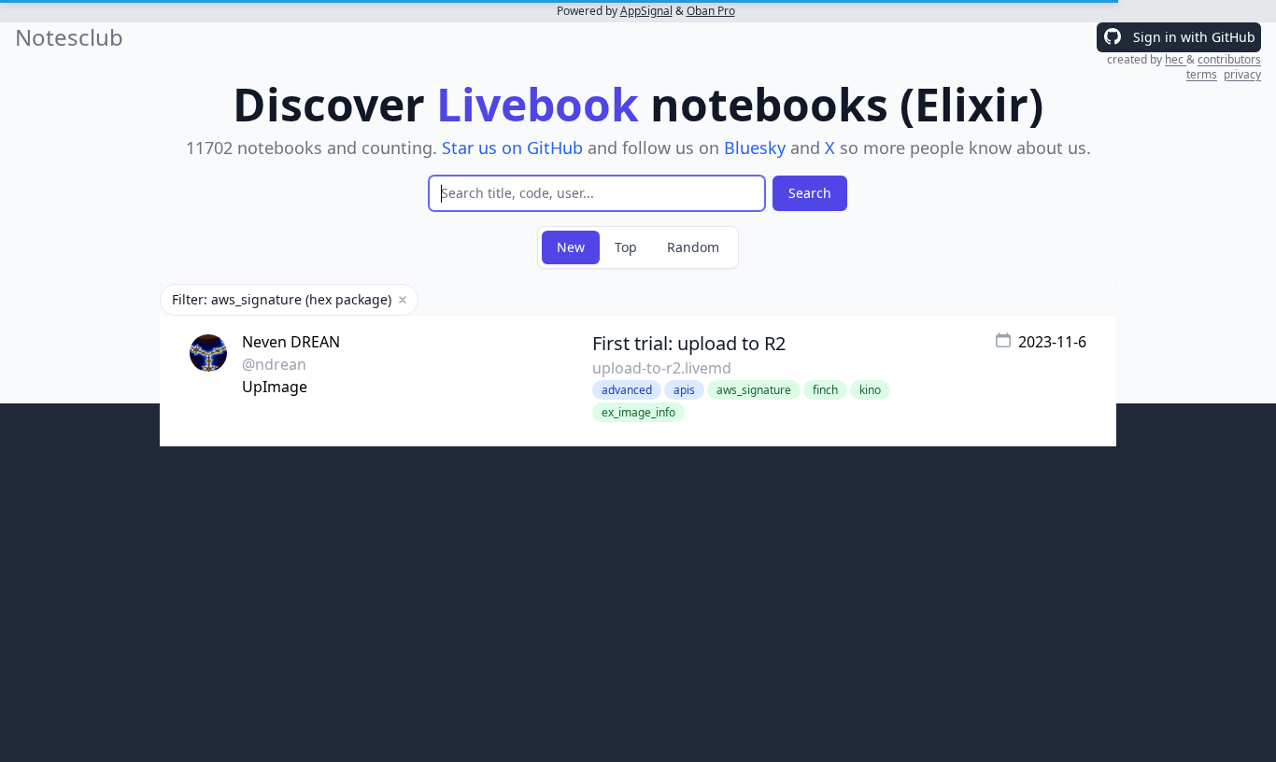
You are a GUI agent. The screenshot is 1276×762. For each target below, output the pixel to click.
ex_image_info (638, 412)
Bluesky (755, 147)
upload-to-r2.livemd (661, 368)
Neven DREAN (291, 342)
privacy (1242, 74)
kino (870, 390)
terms (1201, 74)
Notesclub (69, 37)
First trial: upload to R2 (689, 343)
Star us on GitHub (512, 147)
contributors (1229, 59)
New (571, 247)
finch (825, 390)
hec (1175, 59)
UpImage (274, 386)
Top (626, 247)
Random (693, 247)
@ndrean (274, 364)
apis (684, 390)
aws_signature (753, 390)
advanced (627, 390)
